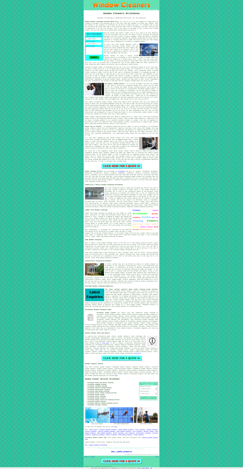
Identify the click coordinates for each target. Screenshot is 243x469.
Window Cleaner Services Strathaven (102, 379)
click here (105, 343)
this (101, 350)
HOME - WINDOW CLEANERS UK (121, 451)
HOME (136, 9)
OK (151, 468)
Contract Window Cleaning (106, 431)
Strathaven (121, 171)
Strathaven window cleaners (106, 312)
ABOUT (144, 9)
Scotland (141, 326)
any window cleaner (110, 131)
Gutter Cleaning (118, 433)
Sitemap (85, 456)
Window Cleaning (152, 429)
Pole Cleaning (140, 429)
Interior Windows (90, 431)
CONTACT (149, 9)
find (90, 367)
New (89, 456)
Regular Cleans (149, 431)
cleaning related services (118, 326)
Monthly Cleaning (111, 434)
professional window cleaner (142, 112)
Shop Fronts (93, 429)
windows (155, 83)
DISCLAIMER (154, 9)
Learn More (145, 468)
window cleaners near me (127, 299)
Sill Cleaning (137, 431)
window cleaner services (137, 372)
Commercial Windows (98, 434)
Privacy (157, 456)
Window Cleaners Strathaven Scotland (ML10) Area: (102, 21)
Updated (93, 456)
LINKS (140, 9)
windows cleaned (109, 152)
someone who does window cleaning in (118, 294)
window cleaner (107, 102)
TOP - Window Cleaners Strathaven (96, 445)
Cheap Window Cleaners (126, 429)
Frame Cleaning (138, 434)
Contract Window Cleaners (108, 429)
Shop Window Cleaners (124, 431)
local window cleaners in (119, 306)
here (116, 375)
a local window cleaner (132, 304)
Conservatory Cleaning (143, 433)
